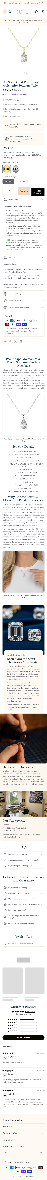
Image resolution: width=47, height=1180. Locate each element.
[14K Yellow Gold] (7, 169)
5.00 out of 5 (30, 1011)
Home (7, 20)
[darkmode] (42, 11)
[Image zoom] (23, 49)
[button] (8, 90)
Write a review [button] (23, 1037)
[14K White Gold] (16, 169)
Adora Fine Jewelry (27, 1176)
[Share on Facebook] (10, 341)
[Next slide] (26, 73)
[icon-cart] (36, 11)
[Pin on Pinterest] (21, 341)
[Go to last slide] (21, 73)
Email (6, 1152)
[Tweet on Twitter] (15, 341)
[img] (8, 1053)
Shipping (19, 152)
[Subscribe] (41, 1152)
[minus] (5, 191)
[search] (10, 11)
